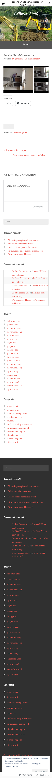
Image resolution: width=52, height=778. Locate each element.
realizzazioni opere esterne (19, 424)
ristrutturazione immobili (18, 428)
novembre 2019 (14, 367)
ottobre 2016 (13, 382)
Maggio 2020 (13, 357)
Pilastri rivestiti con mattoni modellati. (29, 155)
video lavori (12, 442)
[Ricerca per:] (26, 222)
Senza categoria (19, 132)
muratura (11, 420)
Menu (26, 44)
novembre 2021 (14, 331)
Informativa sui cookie (12, 766)
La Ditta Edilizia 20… (21, 278)
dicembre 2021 (14, 328)
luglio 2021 (12, 342)
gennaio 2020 (13, 360)
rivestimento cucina (16, 435)
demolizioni (12, 406)
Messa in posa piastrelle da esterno (24, 240)
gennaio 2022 (13, 324)
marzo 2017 (12, 375)
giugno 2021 (12, 346)
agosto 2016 (12, 389)
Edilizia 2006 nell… (20, 285)
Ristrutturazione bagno (16, 150)
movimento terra (14, 417)
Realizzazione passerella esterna (22, 247)
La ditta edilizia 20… (20, 292)
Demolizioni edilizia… (21, 300)
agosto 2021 (12, 339)
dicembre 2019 (14, 364)
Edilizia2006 (34, 58)
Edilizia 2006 (26, 14)
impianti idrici (13, 410)
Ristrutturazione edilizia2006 (20, 254)
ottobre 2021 (13, 335)
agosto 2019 (12, 371)
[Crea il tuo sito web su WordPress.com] (26, 3)
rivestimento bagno (16, 431)
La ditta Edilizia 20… (21, 271)
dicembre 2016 (14, 378)
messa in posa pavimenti (18, 413)
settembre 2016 (14, 385)
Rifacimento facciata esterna (20, 243)
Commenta (38, 206)
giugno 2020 (12, 353)
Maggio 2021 (13, 349)
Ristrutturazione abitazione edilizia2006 (25, 250)
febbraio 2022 (13, 321)
